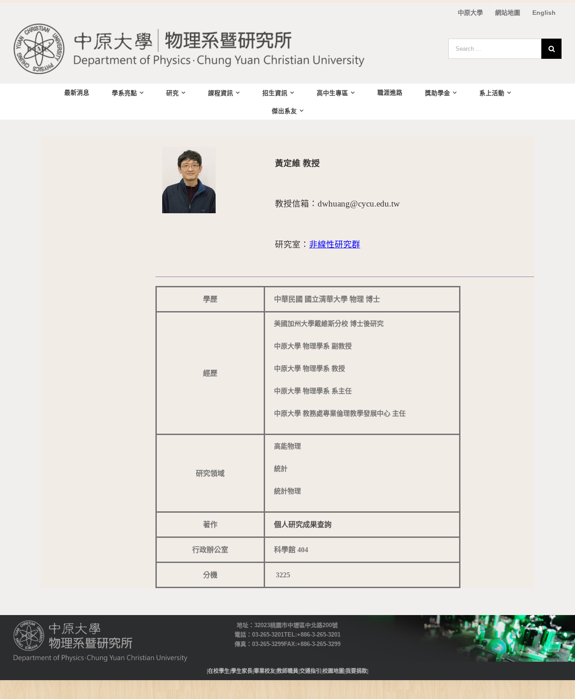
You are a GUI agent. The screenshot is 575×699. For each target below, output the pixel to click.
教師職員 (287, 671)
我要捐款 (356, 671)
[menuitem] (470, 12)
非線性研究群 (334, 244)
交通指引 (310, 671)
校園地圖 (333, 671)
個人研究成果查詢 (303, 524)
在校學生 (219, 671)
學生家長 (241, 671)
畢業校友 (264, 671)
